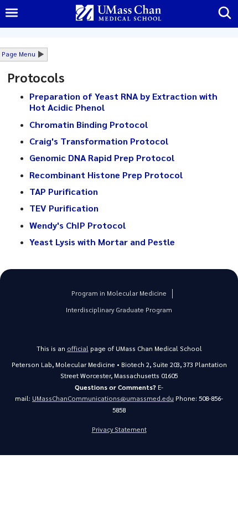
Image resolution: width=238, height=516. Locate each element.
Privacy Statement (119, 429)
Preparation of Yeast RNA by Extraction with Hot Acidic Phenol (123, 101)
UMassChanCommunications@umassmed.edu (103, 398)
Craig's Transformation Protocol (98, 141)
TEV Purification (64, 208)
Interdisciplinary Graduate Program (119, 310)
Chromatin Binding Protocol (88, 124)
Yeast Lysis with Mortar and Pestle (102, 241)
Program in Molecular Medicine (119, 293)
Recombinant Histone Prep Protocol (106, 174)
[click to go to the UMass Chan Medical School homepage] (118, 13)
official (78, 348)
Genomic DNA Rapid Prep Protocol (101, 157)
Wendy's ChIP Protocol (77, 225)
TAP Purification (63, 191)
